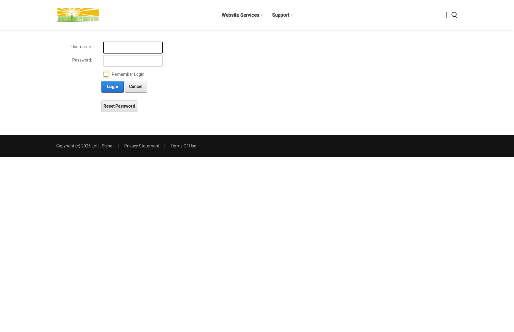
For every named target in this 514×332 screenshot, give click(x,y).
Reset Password (119, 106)
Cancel (135, 86)
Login (112, 86)
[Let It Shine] (78, 14)
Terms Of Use (183, 146)
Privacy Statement (141, 146)
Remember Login (128, 74)
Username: (81, 46)
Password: (82, 60)
